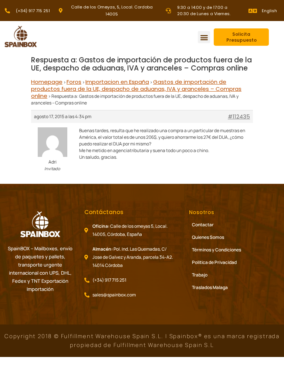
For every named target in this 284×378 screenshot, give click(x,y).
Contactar (203, 224)
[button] (204, 37)
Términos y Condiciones (216, 250)
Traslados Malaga (210, 287)
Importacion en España (117, 82)
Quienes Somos (208, 237)
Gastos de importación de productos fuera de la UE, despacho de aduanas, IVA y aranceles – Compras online (136, 89)
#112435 (239, 116)
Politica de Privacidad (214, 262)
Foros (74, 82)
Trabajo (199, 275)
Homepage (46, 82)
